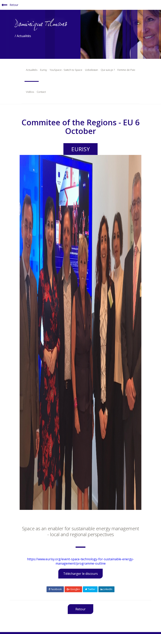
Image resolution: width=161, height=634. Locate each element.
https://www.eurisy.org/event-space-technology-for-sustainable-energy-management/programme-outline (80, 561)
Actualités (31, 70)
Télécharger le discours (80, 573)
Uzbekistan (91, 70)
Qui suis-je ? (108, 70)
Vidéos (30, 92)
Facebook (56, 589)
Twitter (91, 589)
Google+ (75, 589)
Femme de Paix (126, 70)
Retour (13, 5)
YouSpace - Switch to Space (66, 70)
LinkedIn (107, 589)
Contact (41, 92)
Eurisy (43, 70)
